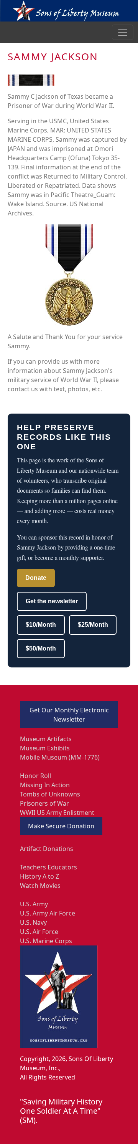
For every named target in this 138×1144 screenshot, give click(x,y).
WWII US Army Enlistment (57, 812)
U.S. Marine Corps (46, 941)
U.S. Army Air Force (47, 913)
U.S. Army (34, 904)
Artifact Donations (46, 848)
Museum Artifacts (46, 739)
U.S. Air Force (39, 931)
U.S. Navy (33, 922)
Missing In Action (45, 785)
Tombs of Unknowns (50, 794)
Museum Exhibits (45, 748)
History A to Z (39, 876)
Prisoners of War (44, 803)
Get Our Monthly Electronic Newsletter (69, 714)
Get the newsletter (52, 601)
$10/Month (41, 624)
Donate (35, 577)
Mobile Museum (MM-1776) (60, 757)
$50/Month (41, 648)
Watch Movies (40, 885)
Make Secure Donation (61, 826)
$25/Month (93, 624)
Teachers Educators (48, 867)
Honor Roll (35, 775)
